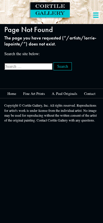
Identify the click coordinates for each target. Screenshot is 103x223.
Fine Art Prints (34, 93)
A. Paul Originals (64, 93)
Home (11, 93)
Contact (90, 93)
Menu (95, 12)
